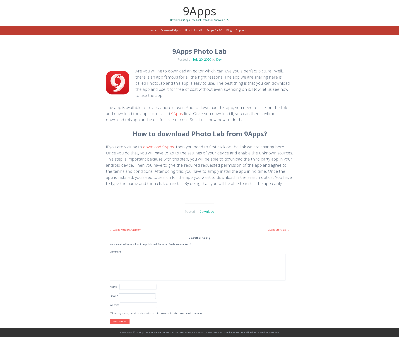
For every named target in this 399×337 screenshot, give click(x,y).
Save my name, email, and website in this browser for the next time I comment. (157, 313)
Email (114, 296)
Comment (115, 251)
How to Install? (193, 30)
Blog (229, 30)
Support (241, 30)
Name (114, 286)
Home (152, 30)
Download (206, 211)
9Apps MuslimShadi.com (125, 229)
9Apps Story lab (278, 229)
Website (114, 305)
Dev (219, 59)
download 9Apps (158, 147)
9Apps (199, 11)
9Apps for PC (214, 30)
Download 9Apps (171, 30)
